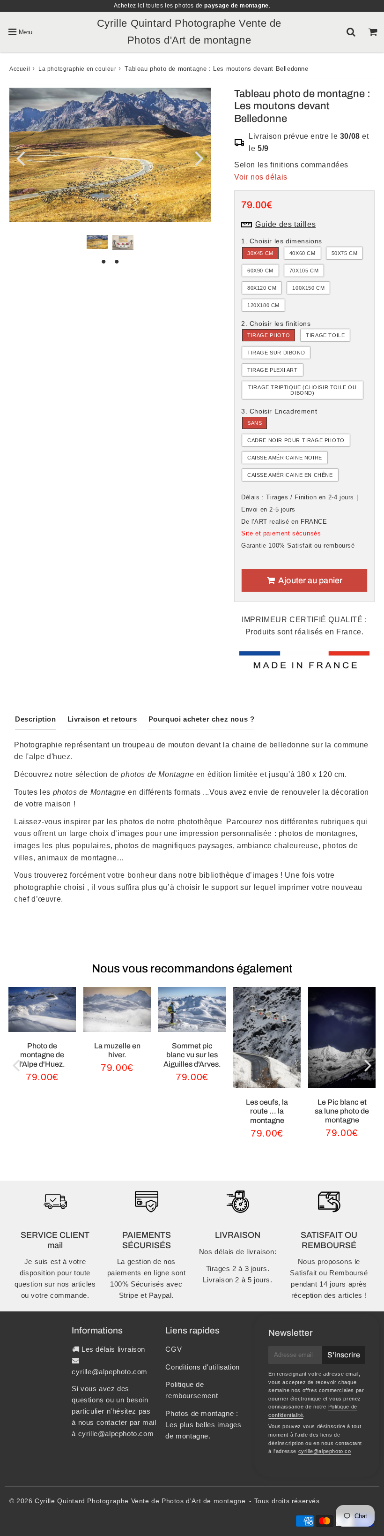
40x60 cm (302, 253)
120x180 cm (263, 305)
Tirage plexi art (272, 370)
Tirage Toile (325, 335)
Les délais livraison (113, 1349)
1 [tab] (103, 261)
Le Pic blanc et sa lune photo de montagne (342, 1111)
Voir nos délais (261, 177)
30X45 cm (260, 253)
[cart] (373, 32)
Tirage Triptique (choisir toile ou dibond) (302, 390)
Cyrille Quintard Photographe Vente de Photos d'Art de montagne (140, 1501)
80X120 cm (261, 288)
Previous (20, 157)
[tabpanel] (97, 242)
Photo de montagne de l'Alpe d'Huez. (42, 1055)
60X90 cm (260, 270)
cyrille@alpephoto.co (324, 1451)
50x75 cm (345, 253)
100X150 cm (308, 288)
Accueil (19, 69)
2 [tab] (116, 261)
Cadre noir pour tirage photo (296, 440)
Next (199, 157)
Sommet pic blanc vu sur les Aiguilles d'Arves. (192, 1055)
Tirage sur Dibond (276, 352)
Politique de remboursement (191, 1390)
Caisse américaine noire (284, 457)
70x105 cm (303, 270)
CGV (173, 1349)
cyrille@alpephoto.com (110, 1372)
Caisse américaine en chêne (290, 475)
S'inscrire (343, 1355)
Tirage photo (268, 335)
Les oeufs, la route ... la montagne (267, 1111)
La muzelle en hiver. (117, 1050)
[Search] (351, 32)
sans (254, 423)
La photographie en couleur (77, 69)
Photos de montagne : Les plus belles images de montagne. (203, 1424)
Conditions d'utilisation (202, 1367)
